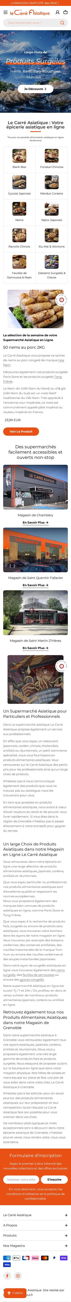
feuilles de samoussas (38, 975)
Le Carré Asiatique (27, 1290)
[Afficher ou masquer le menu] (5, 12)
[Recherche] (62, 22)
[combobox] (35, 23)
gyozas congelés (32, 979)
